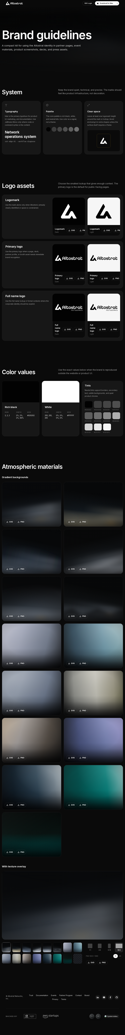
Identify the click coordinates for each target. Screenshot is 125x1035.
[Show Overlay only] (77, 959)
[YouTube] (104, 997)
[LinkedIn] (97, 997)
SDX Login (88, 3)
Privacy (55, 999)
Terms (63, 999)
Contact (78, 995)
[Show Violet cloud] (37, 959)
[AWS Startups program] (51, 1016)
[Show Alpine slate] (6, 959)
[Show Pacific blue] (77, 947)
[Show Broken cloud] (57, 947)
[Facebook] (110, 997)
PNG (84, 230)
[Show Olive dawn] (16, 959)
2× (120, 956)
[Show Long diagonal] (6, 947)
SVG (73, 230)
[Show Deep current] (67, 959)
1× (115, 956)
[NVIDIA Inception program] (30, 1016)
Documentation (42, 995)
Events (53, 995)
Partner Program (66, 995)
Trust (31, 995)
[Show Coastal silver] (67, 947)
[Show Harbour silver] (47, 959)
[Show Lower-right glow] (16, 947)
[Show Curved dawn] (47, 947)
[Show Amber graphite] (26, 959)
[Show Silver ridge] (37, 947)
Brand (87, 995)
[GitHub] (116, 997)
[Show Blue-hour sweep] (26, 947)
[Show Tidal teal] (57, 959)
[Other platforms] (117, 3)
